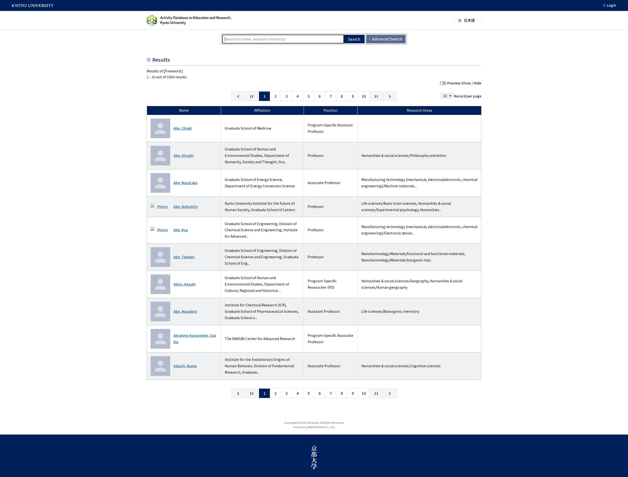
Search (354, 39)
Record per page (467, 96)
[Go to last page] (376, 96)
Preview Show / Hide (464, 83)
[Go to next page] (390, 96)
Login (611, 5)
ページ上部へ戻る (619, 468)
